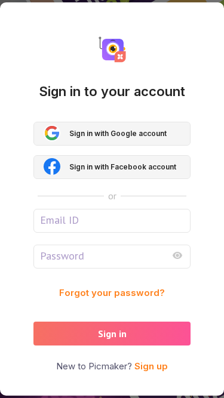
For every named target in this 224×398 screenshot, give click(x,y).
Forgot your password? (112, 292)
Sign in (112, 334)
